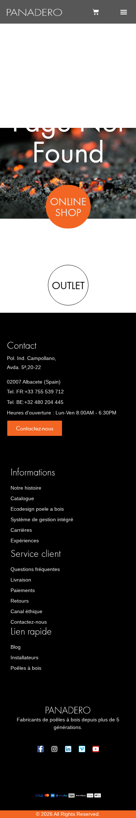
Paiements (23, 590)
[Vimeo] (82, 749)
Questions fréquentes (35, 569)
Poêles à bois (26, 668)
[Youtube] (95, 749)
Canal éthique (26, 611)
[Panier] (96, 12)
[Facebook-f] (40, 749)
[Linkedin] (68, 749)
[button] (123, 12)
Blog (16, 647)
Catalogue (22, 498)
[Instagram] (54, 749)
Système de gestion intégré (42, 519)
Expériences (25, 540)
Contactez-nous (29, 622)
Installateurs (24, 657)
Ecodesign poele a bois (37, 509)
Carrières (21, 530)
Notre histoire (26, 488)
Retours (20, 601)
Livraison (21, 580)
